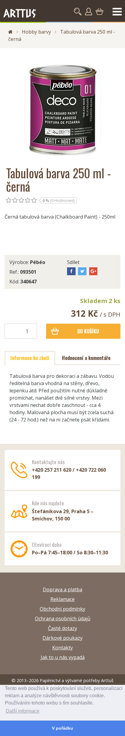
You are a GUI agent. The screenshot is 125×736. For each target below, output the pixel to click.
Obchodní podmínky (62, 609)
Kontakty (62, 647)
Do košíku (88, 331)
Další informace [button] (22, 711)
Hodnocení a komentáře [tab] (86, 357)
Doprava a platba (62, 589)
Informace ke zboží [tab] (29, 357)
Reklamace (62, 599)
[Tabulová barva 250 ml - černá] (62, 107)
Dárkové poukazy (62, 638)
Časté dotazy (62, 628)
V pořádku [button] (62, 728)
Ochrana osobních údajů (62, 618)
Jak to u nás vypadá (63, 657)
